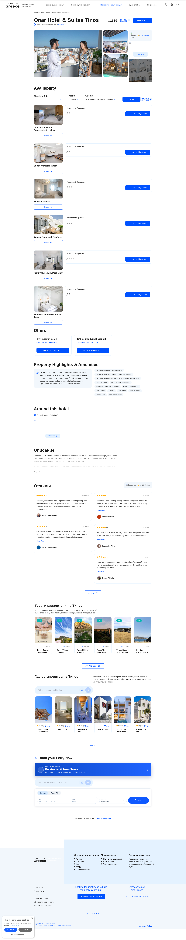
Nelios (149, 926)
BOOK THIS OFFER (51, 350)
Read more (15, 925)
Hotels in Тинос (49, 12)
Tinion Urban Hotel (82, 731)
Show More (40, 541)
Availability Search (139, 114)
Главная (36, 12)
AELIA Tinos (62, 729)
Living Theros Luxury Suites (42, 731)
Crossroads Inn (141, 731)
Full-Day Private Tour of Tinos (142, 652)
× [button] (32, 918)
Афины (79, 859)
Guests (89, 96)
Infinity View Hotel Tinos (121, 731)
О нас (36, 895)
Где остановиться (139, 855)
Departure (104, 799)
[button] (18, 934)
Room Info (48, 136)
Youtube (95, 918)
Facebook (83, 918)
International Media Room (43, 902)
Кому (73, 799)
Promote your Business (43, 906)
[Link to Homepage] (13, 9)
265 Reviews (145, 35)
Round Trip (54, 793)
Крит (78, 864)
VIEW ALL (92, 593)
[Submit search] (88, 690)
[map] (166, 4)
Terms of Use (39, 887)
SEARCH (133, 99)
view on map (63, 24)
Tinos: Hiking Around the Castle (82, 652)
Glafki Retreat (102, 729)
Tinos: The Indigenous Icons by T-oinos (101, 653)
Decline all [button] (25, 930)
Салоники (80, 861)
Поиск (139, 800)
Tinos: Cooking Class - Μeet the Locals (43, 652)
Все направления (83, 869)
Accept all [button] (11, 930)
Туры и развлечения (111, 864)
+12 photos (140, 71)
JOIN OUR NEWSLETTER (91, 897)
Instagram (87, 918)
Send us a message (103, 818)
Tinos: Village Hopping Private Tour (62, 652)
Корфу (78, 867)
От (40, 799)
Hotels (42, 12)
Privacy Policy (39, 891)
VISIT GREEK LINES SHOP (136, 897)
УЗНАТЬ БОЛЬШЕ (92, 666)
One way (43, 793)
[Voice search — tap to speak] (82, 690)
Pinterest (99, 918)
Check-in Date (41, 96)
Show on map (140, 54)
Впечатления (108, 861)
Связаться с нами (41, 898)
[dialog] (18, 927)
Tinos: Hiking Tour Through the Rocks (122, 652)
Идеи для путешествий (112, 859)
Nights (72, 96)
